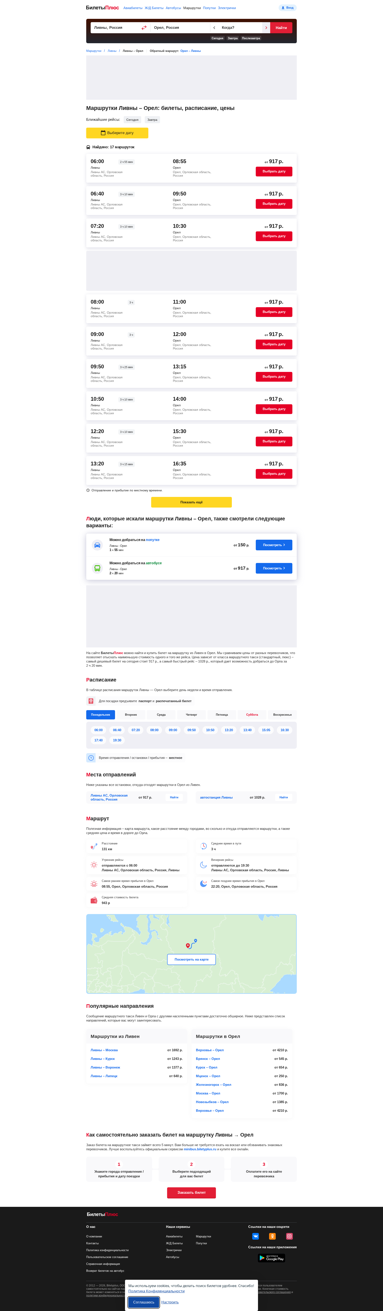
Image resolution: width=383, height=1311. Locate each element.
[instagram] (289, 1236)
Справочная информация (103, 1264)
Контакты (92, 1243)
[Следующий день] (266, 27)
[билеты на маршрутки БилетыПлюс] (102, 1215)
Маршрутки (192, 8)
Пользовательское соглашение (107, 1257)
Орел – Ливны (190, 51)
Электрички (227, 8)
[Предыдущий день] (214, 27)
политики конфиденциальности (106, 1295)
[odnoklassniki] (272, 1236)
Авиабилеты (133, 8)
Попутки (209, 8)
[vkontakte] (255, 1236)
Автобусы (173, 8)
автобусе (154, 563)
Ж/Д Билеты (154, 8)
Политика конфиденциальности (107, 1250)
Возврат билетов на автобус (105, 1270)
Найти (281, 28)
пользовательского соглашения (271, 1292)
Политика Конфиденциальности (156, 1290)
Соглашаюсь (143, 1302)
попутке (153, 540)
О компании (94, 1236)
